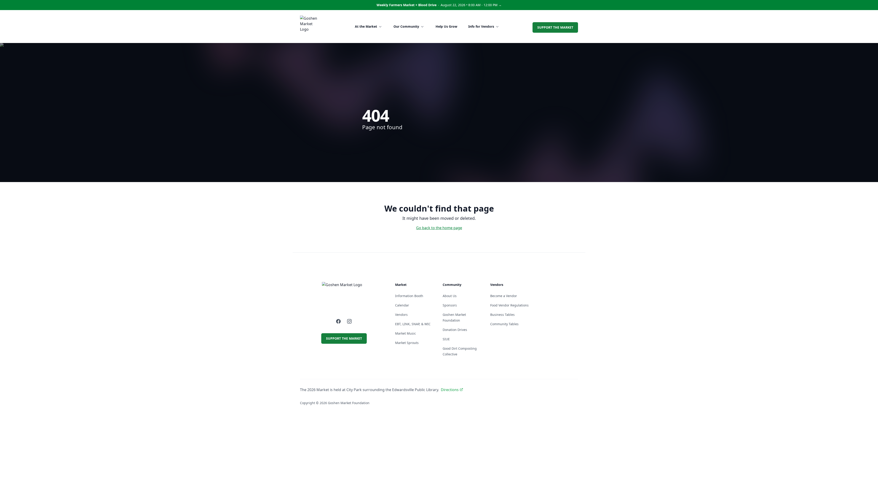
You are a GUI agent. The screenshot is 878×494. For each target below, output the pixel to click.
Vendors (401, 314)
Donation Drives (455, 330)
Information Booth (409, 296)
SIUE (446, 339)
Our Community (406, 26)
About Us (450, 296)
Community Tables (504, 324)
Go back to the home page (439, 227)
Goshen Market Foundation (348, 403)
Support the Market (555, 27)
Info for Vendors (481, 26)
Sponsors (450, 305)
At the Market (366, 26)
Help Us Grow (446, 26)
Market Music (405, 333)
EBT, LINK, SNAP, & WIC (413, 324)
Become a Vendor (503, 296)
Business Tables (502, 314)
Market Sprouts (407, 343)
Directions (450, 389)
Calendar (402, 305)
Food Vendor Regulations (509, 305)
